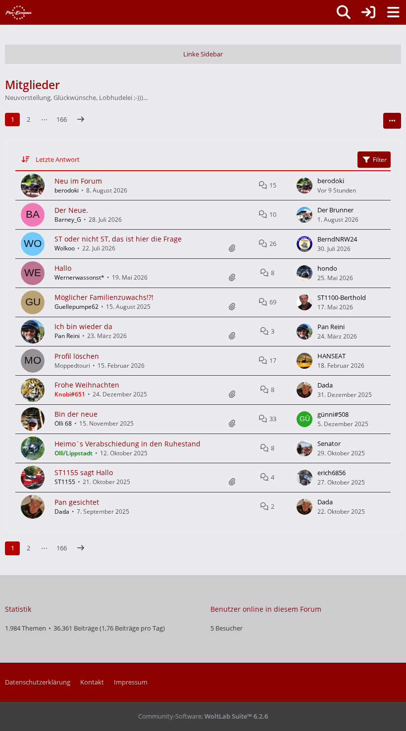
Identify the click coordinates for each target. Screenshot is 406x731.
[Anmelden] (368, 12)
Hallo (62, 268)
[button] (392, 121)
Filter (380, 159)
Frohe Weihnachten (86, 385)
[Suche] (344, 12)
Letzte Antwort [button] (58, 159)
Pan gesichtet (76, 502)
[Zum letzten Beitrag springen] (304, 186)
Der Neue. (71, 210)
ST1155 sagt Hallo (83, 472)
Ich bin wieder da (83, 326)
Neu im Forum (78, 181)
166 (61, 119)
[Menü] (393, 12)
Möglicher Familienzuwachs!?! (103, 297)
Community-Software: (203, 716)
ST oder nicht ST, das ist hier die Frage (118, 239)
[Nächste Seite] (81, 119)
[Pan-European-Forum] (18, 12)
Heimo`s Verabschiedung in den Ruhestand (127, 443)
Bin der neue (76, 414)
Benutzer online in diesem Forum (265, 609)
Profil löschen (76, 356)
